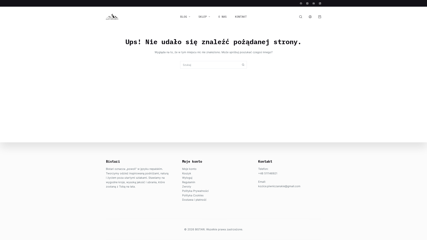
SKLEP (202, 16)
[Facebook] (301, 3)
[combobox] (210, 64)
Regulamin (188, 182)
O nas (222, 16)
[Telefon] (320, 3)
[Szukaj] (300, 16)
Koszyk (186, 173)
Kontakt (241, 16)
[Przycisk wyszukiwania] (243, 64)
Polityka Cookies (192, 195)
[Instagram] (307, 3)
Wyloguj (187, 177)
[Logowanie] (310, 16)
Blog (183, 16)
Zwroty (186, 186)
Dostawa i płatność (194, 199)
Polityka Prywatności (195, 190)
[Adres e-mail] (314, 3)
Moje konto (189, 168)
